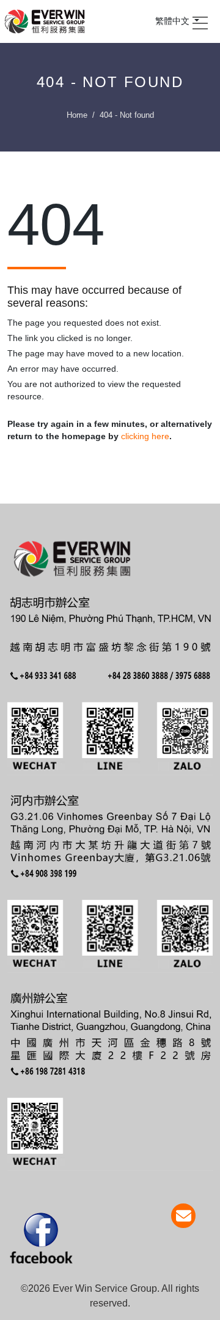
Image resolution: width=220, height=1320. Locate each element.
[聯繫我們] (183, 1215)
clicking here (145, 436)
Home (77, 115)
